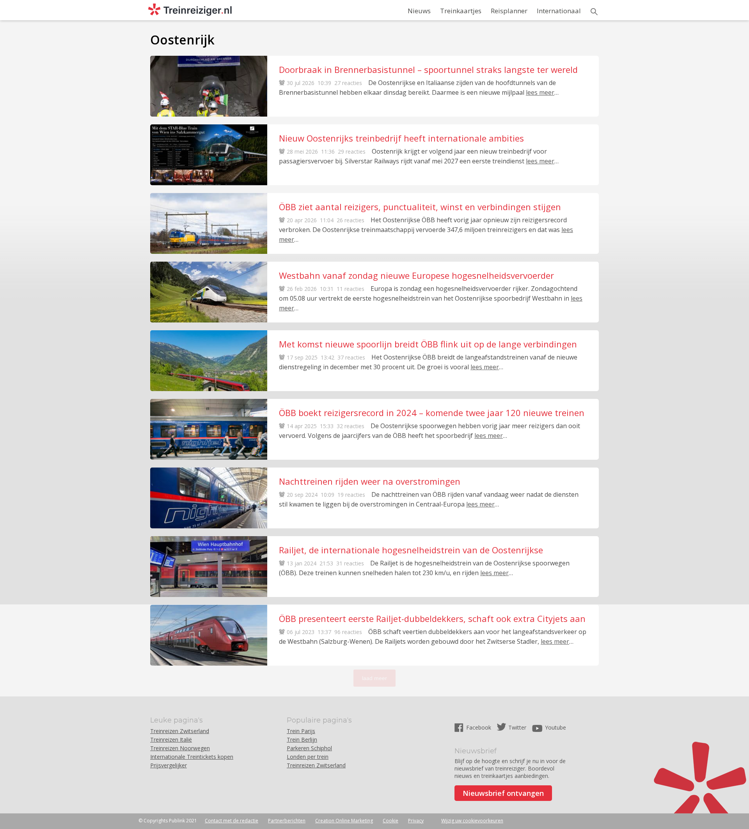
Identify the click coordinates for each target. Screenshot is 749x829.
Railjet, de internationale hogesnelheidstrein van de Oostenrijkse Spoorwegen (411, 550)
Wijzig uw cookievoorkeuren (472, 820)
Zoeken (594, 11)
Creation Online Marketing (344, 820)
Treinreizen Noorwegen (180, 748)
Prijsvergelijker (168, 765)
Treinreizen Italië (171, 739)
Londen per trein (307, 756)
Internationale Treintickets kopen (191, 756)
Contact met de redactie (231, 820)
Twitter (517, 727)
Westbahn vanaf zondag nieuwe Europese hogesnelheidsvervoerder (416, 275)
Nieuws (419, 10)
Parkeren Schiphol (309, 748)
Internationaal (559, 10)
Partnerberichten (286, 820)
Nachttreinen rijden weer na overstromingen (369, 481)
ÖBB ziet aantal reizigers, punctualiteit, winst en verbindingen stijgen (420, 207)
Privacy (416, 820)
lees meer (540, 92)
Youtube (555, 727)
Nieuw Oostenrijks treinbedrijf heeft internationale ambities (401, 138)
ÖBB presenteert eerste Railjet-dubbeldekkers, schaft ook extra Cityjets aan (432, 618)
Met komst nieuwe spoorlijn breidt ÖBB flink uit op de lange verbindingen (428, 344)
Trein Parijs (301, 731)
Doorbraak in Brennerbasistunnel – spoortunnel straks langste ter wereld (428, 69)
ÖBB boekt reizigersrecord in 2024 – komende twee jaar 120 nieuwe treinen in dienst (431, 412)
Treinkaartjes (460, 10)
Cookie (390, 820)
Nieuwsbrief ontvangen (503, 793)
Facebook (479, 727)
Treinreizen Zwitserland (179, 731)
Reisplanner (509, 10)
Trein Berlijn (302, 739)
